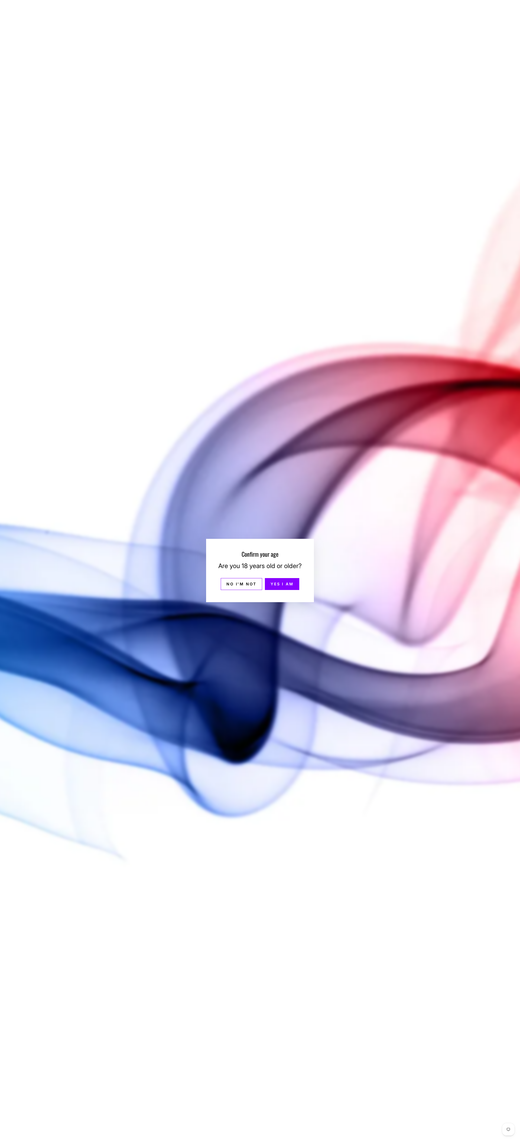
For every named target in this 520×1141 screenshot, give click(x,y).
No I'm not (241, 584)
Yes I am (282, 584)
